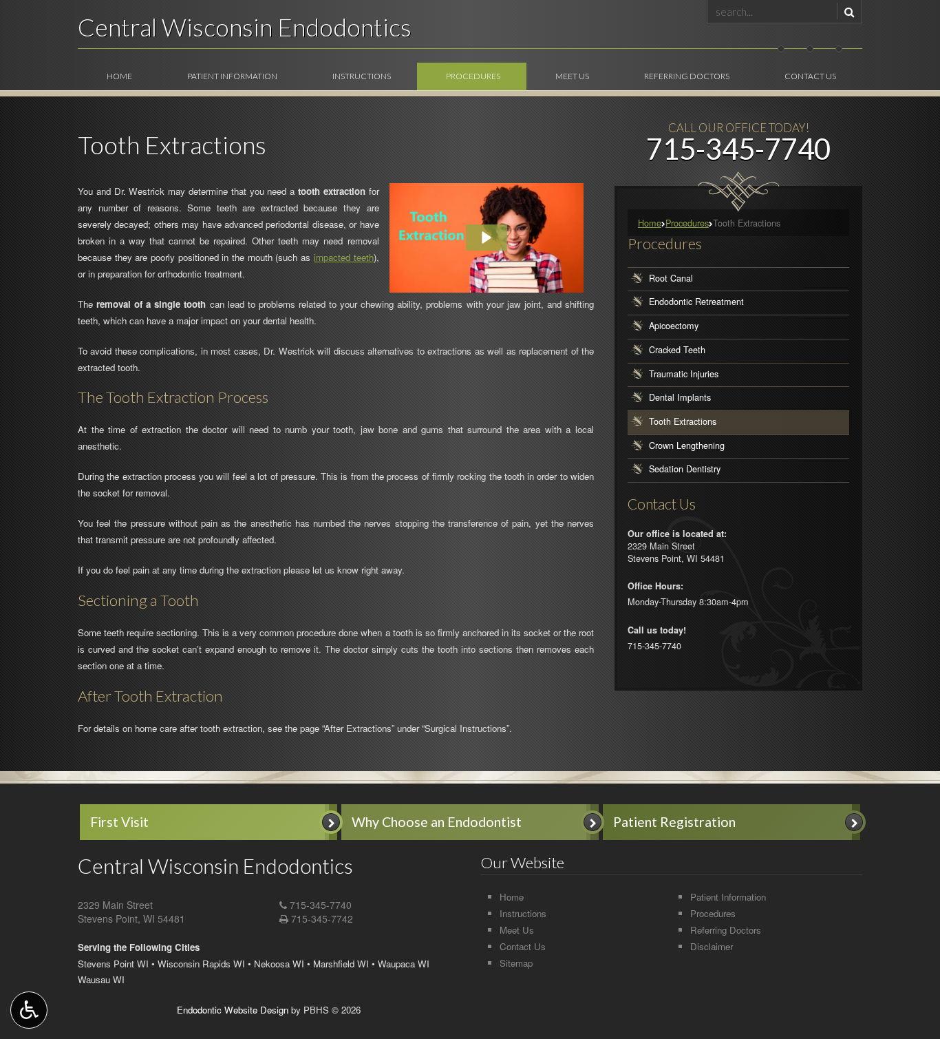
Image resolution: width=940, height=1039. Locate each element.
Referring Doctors (686, 76)
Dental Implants (680, 397)
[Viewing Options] (28, 1010)
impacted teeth (344, 257)
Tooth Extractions (682, 421)
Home (119, 76)
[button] (486, 237)
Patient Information (232, 76)
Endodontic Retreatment (696, 302)
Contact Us (810, 76)
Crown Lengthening (687, 445)
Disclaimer (711, 946)
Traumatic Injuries (683, 374)
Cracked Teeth (677, 350)
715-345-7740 (321, 905)
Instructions (361, 76)
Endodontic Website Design (232, 1009)
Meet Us (572, 76)
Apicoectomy (673, 325)
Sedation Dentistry (684, 469)
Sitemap (516, 962)
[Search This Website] (847, 11)
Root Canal (671, 278)
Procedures (473, 76)
